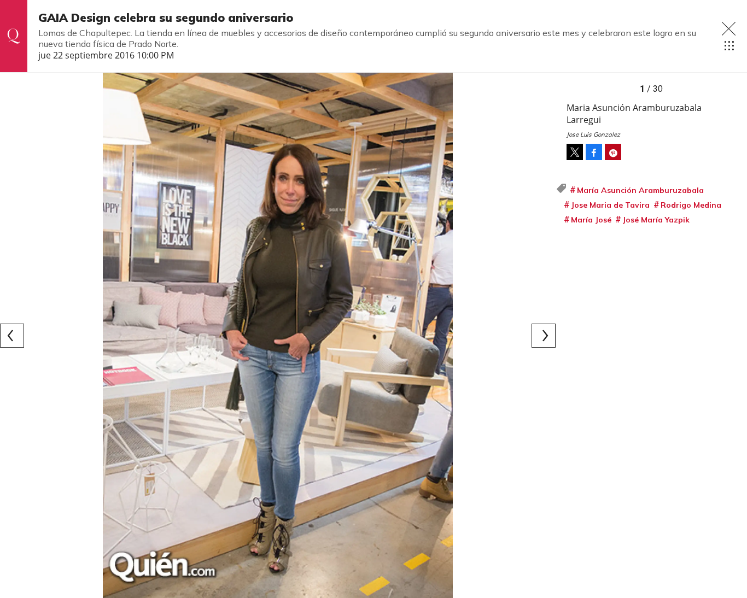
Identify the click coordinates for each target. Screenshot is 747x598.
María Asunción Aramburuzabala (640, 190)
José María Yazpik (656, 220)
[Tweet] (575, 152)
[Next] (544, 336)
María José (591, 220)
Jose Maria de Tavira (610, 205)
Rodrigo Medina (691, 205)
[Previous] (12, 336)
